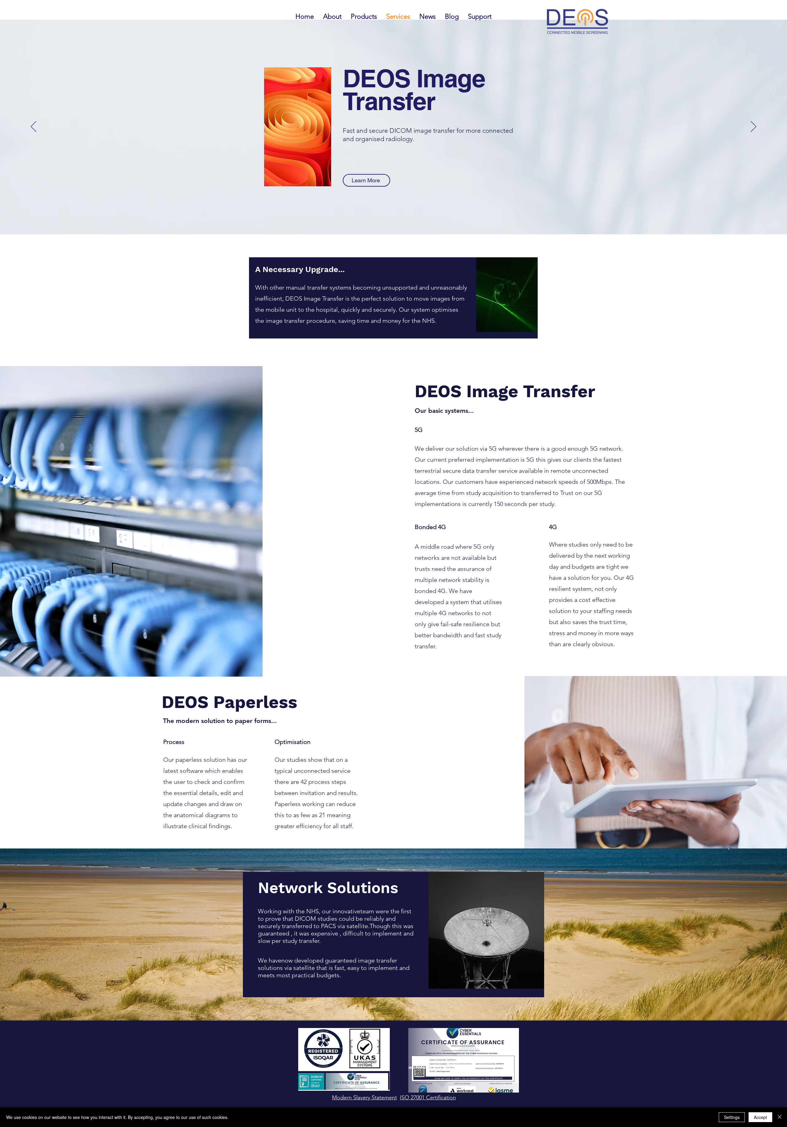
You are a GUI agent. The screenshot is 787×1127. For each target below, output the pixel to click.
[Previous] (33, 127)
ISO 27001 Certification (428, 1097)
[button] (479, 16)
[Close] (779, 1117)
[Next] (753, 127)
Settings (732, 1117)
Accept (760, 1117)
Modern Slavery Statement (364, 1097)
